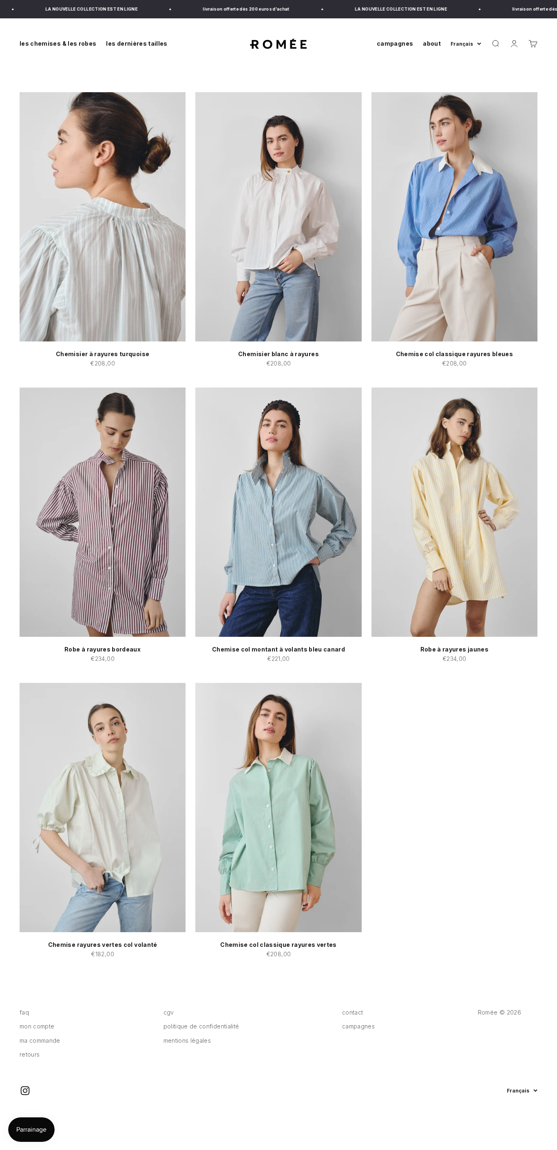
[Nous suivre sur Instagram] (25, 1090)
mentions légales (187, 1040)
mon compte (37, 1026)
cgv (169, 1012)
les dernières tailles (136, 43)
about (432, 43)
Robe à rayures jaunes (454, 649)
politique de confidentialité (201, 1026)
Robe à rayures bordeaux (102, 649)
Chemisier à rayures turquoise (102, 353)
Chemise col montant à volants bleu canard (278, 649)
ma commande (40, 1040)
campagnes (395, 43)
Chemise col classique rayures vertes (278, 944)
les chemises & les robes (58, 43)
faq (24, 1012)
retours (30, 1054)
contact (352, 1012)
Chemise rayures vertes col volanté (102, 944)
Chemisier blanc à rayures (278, 353)
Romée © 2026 (499, 1012)
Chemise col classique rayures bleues (454, 353)
